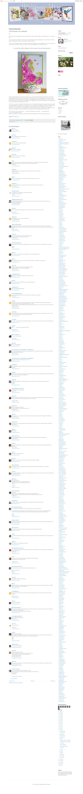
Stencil (60, 600)
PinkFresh (61, 506)
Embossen (61, 293)
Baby (60, 170)
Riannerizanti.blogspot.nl (16, 293)
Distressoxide (61, 273)
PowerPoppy (61, 518)
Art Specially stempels (63, 166)
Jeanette (13, 396)
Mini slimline (61, 453)
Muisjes (60, 461)
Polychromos (61, 510)
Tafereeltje (61, 618)
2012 (60, 760)
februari (61, 755)
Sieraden (60, 563)
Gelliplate (60, 326)
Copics (60, 232)
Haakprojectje (61, 343)
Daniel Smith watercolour (63, 248)
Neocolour (61, 467)
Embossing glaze (62, 296)
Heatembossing (62, 350)
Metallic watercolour (62, 448)
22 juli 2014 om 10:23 (15, 361)
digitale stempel (62, 265)
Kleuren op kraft (62, 402)
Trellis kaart (61, 639)
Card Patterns (61, 218)
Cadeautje (61, 214)
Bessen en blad (62, 183)
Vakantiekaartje (61, 652)
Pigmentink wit (61, 502)
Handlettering (61, 347)
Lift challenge (61, 428)
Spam (60, 590)
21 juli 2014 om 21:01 (15, 213)
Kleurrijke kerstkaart (62, 408)
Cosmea (60, 233)
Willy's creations (15, 334)
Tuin (60, 644)
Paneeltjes (61, 485)
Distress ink (61, 267)
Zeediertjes (61, 696)
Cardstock (61, 219)
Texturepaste (61, 631)
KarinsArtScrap (15, 191)
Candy (60, 215)
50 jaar (60, 141)
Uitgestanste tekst (62, 648)
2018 (60, 723)
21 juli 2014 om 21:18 (15, 239)
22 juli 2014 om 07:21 (15, 322)
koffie (60, 412)
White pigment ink (62, 681)
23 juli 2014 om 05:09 (15, 461)
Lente (60, 424)
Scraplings (61, 557)
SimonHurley (61, 574)
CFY (60, 223)
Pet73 (13, 601)
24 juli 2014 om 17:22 (15, 524)
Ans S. (13, 623)
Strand (60, 608)
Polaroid (60, 509)
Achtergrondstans (62, 147)
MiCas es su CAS (62, 451)
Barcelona (61, 179)
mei (61, 751)
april (61, 752)
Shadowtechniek (62, 561)
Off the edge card (62, 477)
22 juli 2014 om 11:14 (15, 368)
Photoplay (61, 498)
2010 (60, 763)
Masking (60, 445)
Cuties (60, 245)
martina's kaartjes (15, 669)
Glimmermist (61, 334)
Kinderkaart (61, 394)
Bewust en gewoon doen (63, 188)
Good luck (61, 341)
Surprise (60, 615)
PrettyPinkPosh (61, 520)
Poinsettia (61, 508)
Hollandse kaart (62, 362)
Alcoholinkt (61, 153)
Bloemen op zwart (62, 203)
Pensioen (60, 496)
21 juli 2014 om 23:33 (15, 297)
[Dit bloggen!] (28, 120)
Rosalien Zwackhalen (16, 607)
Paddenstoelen (61, 484)
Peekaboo (61, 492)
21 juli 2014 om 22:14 (15, 277)
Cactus (60, 212)
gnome (60, 338)
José (13, 534)
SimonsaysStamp (62, 575)
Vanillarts (60, 656)
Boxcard (60, 210)
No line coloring (62, 472)
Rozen (60, 545)
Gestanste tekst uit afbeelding (64, 330)
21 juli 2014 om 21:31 (15, 249)
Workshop (61, 693)
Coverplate (61, 235)
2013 (60, 759)
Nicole (13, 372)
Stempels (60, 599)
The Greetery (61, 632)
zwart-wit (60, 700)
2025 (60, 713)
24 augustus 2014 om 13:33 (17, 676)
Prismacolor (61, 521)
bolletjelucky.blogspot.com (17, 199)
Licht (60, 427)
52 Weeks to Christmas (63, 143)
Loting (60, 436)
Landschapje (61, 419)
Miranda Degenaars (62, 455)
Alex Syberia (61, 154)
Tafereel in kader (62, 616)
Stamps (60, 595)
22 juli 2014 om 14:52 (15, 392)
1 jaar (60, 138)
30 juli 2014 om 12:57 (15, 620)
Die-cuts (60, 257)
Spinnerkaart (61, 592)
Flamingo (60, 314)
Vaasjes (60, 649)
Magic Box (61, 439)
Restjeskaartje (61, 531)
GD (59, 325)
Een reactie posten (14, 678)
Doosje (60, 277)
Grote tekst (61, 342)
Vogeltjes (60, 668)
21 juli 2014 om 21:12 (15, 230)
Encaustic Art (61, 302)
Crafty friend (61, 239)
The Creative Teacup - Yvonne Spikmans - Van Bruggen (22, 349)
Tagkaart (60, 622)
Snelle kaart (61, 586)
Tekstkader (61, 627)
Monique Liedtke (15, 520)
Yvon (60, 113)
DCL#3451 (61, 252)
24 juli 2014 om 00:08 (15, 497)
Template (60, 628)
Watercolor (13, 121)
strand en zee (61, 610)
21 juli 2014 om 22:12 (15, 262)
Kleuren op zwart (62, 403)
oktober (61, 734)
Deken (60, 253)
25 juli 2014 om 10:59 (15, 553)
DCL (60, 251)
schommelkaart (61, 551)
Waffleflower (61, 672)
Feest (60, 312)
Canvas (60, 216)
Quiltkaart (60, 522)
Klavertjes (61, 398)
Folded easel (61, 320)
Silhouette (61, 566)
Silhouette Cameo (62, 567)
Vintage (60, 665)
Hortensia (60, 363)
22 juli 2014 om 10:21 (15, 354)
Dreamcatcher (61, 281)
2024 (60, 714)
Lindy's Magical (61, 435)
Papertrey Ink (61, 486)
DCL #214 (62, 747)
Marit (13, 177)
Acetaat (60, 146)
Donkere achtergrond (63, 276)
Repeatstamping (62, 529)
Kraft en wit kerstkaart (64, 746)
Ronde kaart (61, 539)
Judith (13, 301)
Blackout (60, 198)
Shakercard (61, 562)
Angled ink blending (62, 159)
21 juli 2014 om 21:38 (15, 255)
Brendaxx (13, 405)
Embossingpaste (62, 300)
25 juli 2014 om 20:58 (15, 580)
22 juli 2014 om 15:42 (15, 410)
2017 (60, 725)
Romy (13, 280)
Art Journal (61, 163)
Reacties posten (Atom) (18, 682)
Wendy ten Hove (15, 435)
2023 (60, 716)
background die (62, 174)
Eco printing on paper (63, 285)
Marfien (13, 343)
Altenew (60, 157)
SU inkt (60, 614)
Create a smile (61, 240)
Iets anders (61, 371)
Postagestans (61, 514)
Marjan (66, 39)
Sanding (60, 547)
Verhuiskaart (61, 659)
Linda (13, 414)
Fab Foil (60, 309)
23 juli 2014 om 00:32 (15, 455)
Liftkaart (60, 432)
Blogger (49, 784)
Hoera (60, 361)
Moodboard (61, 460)
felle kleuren (61, 313)
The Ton (60, 633)
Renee (13, 458)
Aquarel (60, 161)
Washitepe (61, 673)
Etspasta (60, 306)
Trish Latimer (14, 500)
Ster (59, 604)
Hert (59, 358)
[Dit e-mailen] (27, 120)
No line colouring (62, 473)
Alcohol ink (61, 150)
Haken (60, 346)
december (62, 731)
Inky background (62, 375)
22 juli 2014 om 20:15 (15, 432)
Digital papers (61, 263)
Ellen (13, 259)
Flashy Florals (61, 316)
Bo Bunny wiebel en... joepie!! (65, 740)
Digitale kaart (61, 264)
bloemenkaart (61, 204)
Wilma (13, 429)
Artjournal (60, 167)
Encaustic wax (61, 304)
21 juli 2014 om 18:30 (15, 144)
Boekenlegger (61, 207)
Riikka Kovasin (14, 527)
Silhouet (60, 565)
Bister (60, 192)
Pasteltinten (61, 489)
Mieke (13, 252)
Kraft (60, 415)
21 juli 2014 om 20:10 (15, 204)
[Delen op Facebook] (31, 120)
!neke (13, 128)
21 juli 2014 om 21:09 (15, 221)
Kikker (60, 391)
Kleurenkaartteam (62, 404)
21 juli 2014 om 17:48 (15, 131)
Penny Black (61, 494)
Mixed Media (61, 456)
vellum (60, 657)
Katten (60, 384)
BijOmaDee (61, 190)
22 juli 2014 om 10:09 (15, 346)
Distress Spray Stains (63, 269)
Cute (60, 244)
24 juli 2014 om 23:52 (15, 538)
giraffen (60, 331)
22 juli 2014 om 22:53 (15, 448)
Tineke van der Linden (16, 224)
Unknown (13, 141)
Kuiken (60, 416)
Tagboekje (61, 620)
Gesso (60, 329)
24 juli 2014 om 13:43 (15, 516)
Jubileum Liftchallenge (63, 379)
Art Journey (61, 165)
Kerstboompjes (61, 388)
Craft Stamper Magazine (17, 39)
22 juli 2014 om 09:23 (15, 339)
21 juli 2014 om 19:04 (15, 173)
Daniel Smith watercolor (63, 247)
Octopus (60, 476)
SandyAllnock (61, 549)
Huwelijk (60, 370)
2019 (60, 722)
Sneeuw (60, 583)
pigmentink (61, 501)
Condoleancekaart (62, 231)
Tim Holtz (60, 636)
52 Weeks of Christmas (63, 142)
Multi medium (61, 463)
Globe (60, 337)
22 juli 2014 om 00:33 (15, 308)
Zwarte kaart (61, 701)
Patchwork (61, 490)
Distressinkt (61, 272)
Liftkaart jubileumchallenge (64, 433)
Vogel (60, 667)
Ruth (13, 452)
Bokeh (60, 208)
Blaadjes (60, 194)
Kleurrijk (60, 407)
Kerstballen (61, 387)
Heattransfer (61, 351)
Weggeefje (61, 680)
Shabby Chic (61, 559)
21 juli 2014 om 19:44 (15, 196)
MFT (60, 449)
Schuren (60, 554)
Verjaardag (61, 660)
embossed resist (62, 292)
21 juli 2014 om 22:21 (15, 283)
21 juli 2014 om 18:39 (15, 157)
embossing (61, 294)
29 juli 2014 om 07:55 (15, 612)
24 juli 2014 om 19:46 (15, 530)
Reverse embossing (62, 534)
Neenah (60, 465)
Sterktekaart (61, 606)
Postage (60, 513)
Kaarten (60, 383)
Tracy (13, 471)
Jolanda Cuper (14, 644)
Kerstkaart (61, 390)
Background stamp (62, 175)
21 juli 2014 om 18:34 (15, 150)
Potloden (60, 517)
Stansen (60, 596)
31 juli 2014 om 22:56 (15, 640)
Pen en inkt (61, 493)
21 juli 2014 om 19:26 (15, 187)
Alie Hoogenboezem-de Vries (17, 388)
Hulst (60, 367)
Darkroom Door (61, 249)
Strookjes (60, 611)
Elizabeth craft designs (63, 289)
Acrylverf (60, 149)
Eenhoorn (61, 286)
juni (61, 749)
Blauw (60, 200)
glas (59, 333)
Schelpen (60, 550)
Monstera (60, 459)
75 (59, 145)
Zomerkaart (61, 698)
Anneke (13, 265)
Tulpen (60, 645)
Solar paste (61, 587)
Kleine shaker (61, 399)
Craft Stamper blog (42, 44)
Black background (62, 195)
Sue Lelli (13, 319)
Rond (60, 538)
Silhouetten (61, 570)
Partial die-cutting (62, 488)
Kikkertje (60, 392)
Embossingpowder (62, 301)
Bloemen (60, 202)
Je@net (13, 154)
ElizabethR (14, 364)
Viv (12, 556)
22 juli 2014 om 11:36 (15, 376)
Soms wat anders (62, 588)
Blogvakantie (61, 206)
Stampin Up (61, 594)
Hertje (60, 359)
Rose (60, 543)
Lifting (60, 431)
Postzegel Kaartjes (62, 516)
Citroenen (61, 227)
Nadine (13, 541)
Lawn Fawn (61, 420)
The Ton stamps (62, 635)
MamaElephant (61, 441)
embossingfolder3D (62, 298)
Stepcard (60, 603)
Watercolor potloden (62, 676)
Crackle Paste (61, 236)
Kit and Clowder (62, 395)
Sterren (60, 607)
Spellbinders (61, 591)
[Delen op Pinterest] (32, 120)
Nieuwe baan (61, 469)
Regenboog (61, 525)
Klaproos (60, 396)
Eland (60, 288)
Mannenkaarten (62, 443)
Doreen (13, 135)
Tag (59, 619)
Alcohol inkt (61, 151)
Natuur (60, 464)
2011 (60, 762)
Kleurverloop (61, 410)
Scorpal (60, 555)
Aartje (13, 443)
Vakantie (60, 651)
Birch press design (62, 191)
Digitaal (60, 261)
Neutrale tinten (61, 468)
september (62, 735)
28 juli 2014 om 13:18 (15, 604)
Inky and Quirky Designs (16, 507)
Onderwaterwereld (62, 480)
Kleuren (60, 400)
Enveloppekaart (62, 305)
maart (61, 754)
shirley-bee (14, 421)
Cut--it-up (60, 243)
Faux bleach (61, 310)
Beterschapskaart (62, 186)
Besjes (60, 182)
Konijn (60, 414)
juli (60, 738)
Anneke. (13, 234)
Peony (60, 497)
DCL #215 (62, 743)
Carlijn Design (61, 220)
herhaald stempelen (62, 357)
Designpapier (61, 256)
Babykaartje (61, 171)
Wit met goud (61, 686)
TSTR (60, 643)
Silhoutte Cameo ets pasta (63, 571)
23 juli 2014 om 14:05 (15, 475)
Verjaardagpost (61, 661)
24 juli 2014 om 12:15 (15, 503)
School (60, 553)
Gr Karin (13, 194)
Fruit (60, 322)
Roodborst (61, 541)
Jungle (60, 382)
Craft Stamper (61, 237)
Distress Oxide (61, 268)
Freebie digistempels (62, 321)
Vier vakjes (61, 664)
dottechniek (61, 280)
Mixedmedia (61, 457)
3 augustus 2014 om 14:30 (16, 647)
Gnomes (60, 339)
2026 (60, 711)
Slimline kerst (61, 579)
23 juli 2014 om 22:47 (15, 487)
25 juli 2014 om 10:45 (15, 544)
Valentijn (60, 655)
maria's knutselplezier (16, 242)
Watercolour (61, 677)
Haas (60, 345)
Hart (59, 349)
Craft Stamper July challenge (65, 741)
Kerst (60, 386)
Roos (60, 542)
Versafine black (61, 663)
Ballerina (60, 178)
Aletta (13, 325)
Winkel (60, 684)
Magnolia (60, 440)
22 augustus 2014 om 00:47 (17, 665)
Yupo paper (61, 694)
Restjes (60, 530)
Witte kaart (61, 689)
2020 (60, 720)
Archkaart (60, 162)
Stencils (60, 602)
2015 (60, 728)
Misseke (13, 379)
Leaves (60, 423)
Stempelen (61, 598)
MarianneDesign (62, 444)
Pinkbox (60, 505)
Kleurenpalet (61, 406)
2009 (60, 765)
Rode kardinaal (61, 537)
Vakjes (60, 653)
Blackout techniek (62, 199)
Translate (66, 34)
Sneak (60, 582)
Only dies (60, 481)
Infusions (60, 374)
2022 (60, 717)
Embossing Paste (62, 297)
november (62, 732)
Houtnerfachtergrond (62, 366)
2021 (60, 719)
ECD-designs (61, 284)
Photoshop (61, 500)
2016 (60, 726)
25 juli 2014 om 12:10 (15, 573)
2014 (60, 729)
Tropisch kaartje (62, 641)
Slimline (60, 578)
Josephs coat (61, 378)
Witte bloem (61, 688)
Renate (13, 208)
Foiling (60, 318)
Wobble (60, 690)
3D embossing (61, 139)
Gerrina (13, 661)
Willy (13, 583)
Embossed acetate (62, 290)
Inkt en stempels (63, 744)
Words (60, 692)
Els (12, 160)
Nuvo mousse (61, 475)
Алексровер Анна (15, 274)
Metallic (60, 447)
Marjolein (13, 479)
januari (61, 757)
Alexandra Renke (62, 155)
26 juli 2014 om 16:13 (15, 587)
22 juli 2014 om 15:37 (15, 402)
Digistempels (61, 260)
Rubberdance (61, 546)
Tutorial (60, 647)
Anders (60, 158)
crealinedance (14, 287)
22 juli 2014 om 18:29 (15, 418)
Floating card (61, 317)
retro (60, 533)
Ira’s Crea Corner (15, 186)
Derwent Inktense (62, 255)
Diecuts (60, 259)
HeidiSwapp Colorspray (63, 354)
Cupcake (60, 241)
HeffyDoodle (61, 353)
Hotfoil (60, 365)
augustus (62, 737)
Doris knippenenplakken (16, 616)
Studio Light (61, 612)
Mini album (61, 452)
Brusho (60, 211)
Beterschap (61, 184)
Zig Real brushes (62, 697)
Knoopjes (60, 411)
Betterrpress (61, 187)
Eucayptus (61, 308)
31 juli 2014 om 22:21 (15, 628)
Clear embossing (62, 228)
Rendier (60, 526)
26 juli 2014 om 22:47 (15, 597)
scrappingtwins (14, 591)
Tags (60, 623)
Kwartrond (61, 418)
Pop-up (60, 512)
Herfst (60, 355)
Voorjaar (60, 669)
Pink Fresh (61, 504)
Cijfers (60, 224)
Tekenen (60, 624)
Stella (13, 632)
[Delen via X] (30, 120)
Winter (60, 685)
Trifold (60, 640)
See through (61, 558)
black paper (61, 196)
